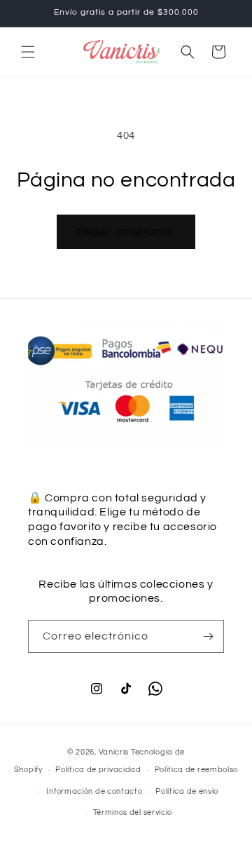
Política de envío (186, 791)
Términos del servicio (133, 812)
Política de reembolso (197, 769)
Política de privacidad (98, 769)
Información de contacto (94, 791)
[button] (28, 51)
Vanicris (114, 752)
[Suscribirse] (207, 636)
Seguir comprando (126, 232)
